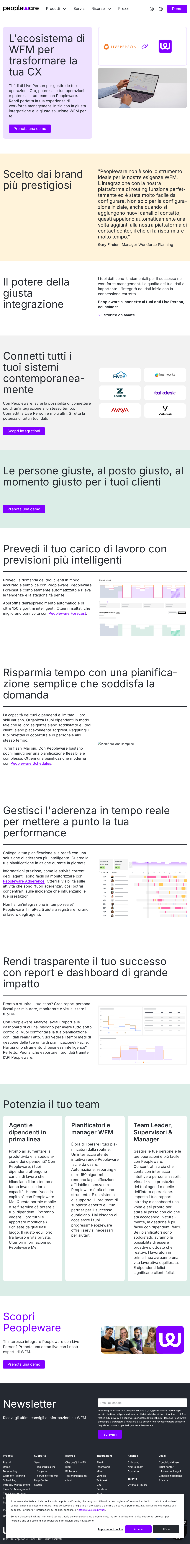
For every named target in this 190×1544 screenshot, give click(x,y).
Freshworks (103, 1466)
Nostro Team (135, 1466)
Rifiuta (166, 1529)
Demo (6, 1466)
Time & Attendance (14, 1493)
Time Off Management (16, 1489)
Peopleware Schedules (31, 763)
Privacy (163, 1480)
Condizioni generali (170, 1475)
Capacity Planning (14, 1475)
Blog (68, 1466)
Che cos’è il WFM (75, 1462)
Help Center (41, 1480)
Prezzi (123, 8)
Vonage (101, 1475)
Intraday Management (16, 1484)
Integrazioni (104, 1455)
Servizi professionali (47, 1475)
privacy (115, 1417)
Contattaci (134, 1471)
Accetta (138, 1529)
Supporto (40, 1455)
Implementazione (46, 1466)
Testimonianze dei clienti (76, 1478)
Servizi (79, 8)
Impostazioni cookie (110, 1529)
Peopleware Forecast (67, 613)
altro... (100, 1493)
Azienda (133, 1455)
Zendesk (101, 1489)
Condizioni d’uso (169, 1462)
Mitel (99, 1471)
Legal (162, 1455)
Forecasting (10, 1471)
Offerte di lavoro (137, 1484)
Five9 (99, 1462)
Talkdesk (101, 1480)
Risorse (70, 1455)
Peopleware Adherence (24, 881)
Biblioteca (71, 1471)
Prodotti (8, 1455)
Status (38, 1484)
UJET (99, 1484)
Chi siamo (133, 1462)
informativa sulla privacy (91, 1509)
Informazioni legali (170, 1471)
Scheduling (10, 1480)
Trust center (166, 1466)
